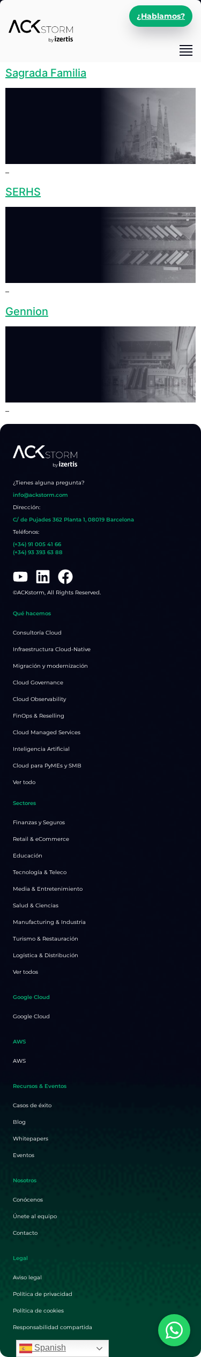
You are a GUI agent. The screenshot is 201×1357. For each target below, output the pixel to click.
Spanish (49, 1347)
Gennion (26, 311)
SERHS (23, 191)
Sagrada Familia (45, 72)
